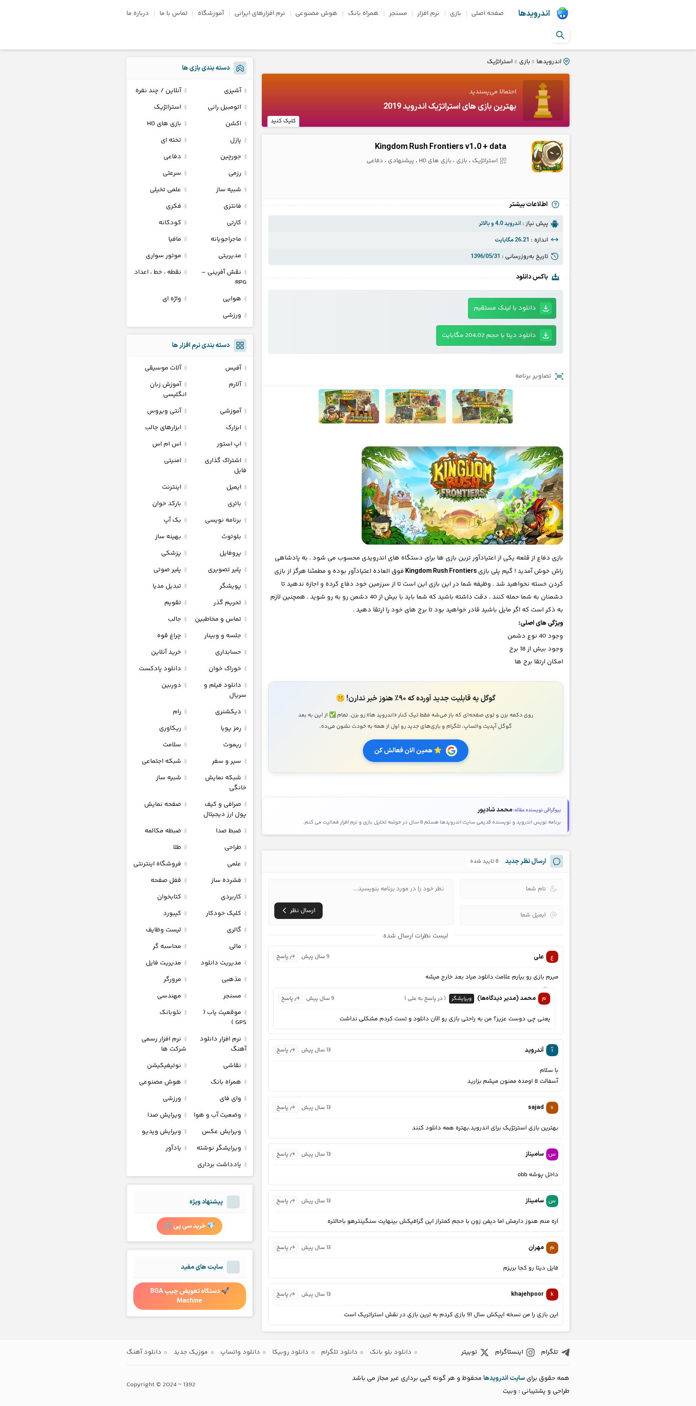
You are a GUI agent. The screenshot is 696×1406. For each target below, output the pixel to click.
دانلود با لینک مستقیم (505, 308)
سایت (517, 1378)
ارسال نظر (302, 910)
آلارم (235, 385)
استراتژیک (500, 61)
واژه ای (171, 299)
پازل (235, 140)
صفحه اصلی (487, 13)
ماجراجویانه (226, 239)
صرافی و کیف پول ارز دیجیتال (224, 809)
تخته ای (171, 140)
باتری (234, 504)
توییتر (469, 1352)
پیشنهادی (401, 160)
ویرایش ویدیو (161, 1132)
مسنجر (398, 13)
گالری (234, 930)
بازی (455, 13)
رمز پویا (231, 728)
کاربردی (231, 897)
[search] (560, 35)
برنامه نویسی (223, 520)
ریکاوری (170, 728)
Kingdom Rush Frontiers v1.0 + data (440, 147)
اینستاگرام (509, 1352)
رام (177, 712)
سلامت (172, 745)
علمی (234, 864)
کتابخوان (169, 897)
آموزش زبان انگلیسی (168, 390)
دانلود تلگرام (339, 1352)
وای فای (230, 1099)
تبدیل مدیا (167, 586)
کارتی (234, 223)
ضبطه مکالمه (163, 831)
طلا (177, 847)
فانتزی (232, 206)
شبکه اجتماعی (161, 761)
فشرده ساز (226, 880)
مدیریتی (229, 256)
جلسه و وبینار (222, 636)
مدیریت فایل (163, 963)
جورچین (230, 157)
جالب (174, 619)
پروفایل (230, 553)
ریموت (232, 745)
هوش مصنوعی (316, 13)
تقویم (172, 603)
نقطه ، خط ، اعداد (157, 272)
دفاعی (375, 160)
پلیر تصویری (224, 570)
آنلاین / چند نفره (158, 91)
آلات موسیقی (163, 368)
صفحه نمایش (162, 804)
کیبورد (172, 913)
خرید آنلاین (166, 652)
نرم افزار (428, 13)
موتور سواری (163, 256)
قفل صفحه (166, 880)
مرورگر (172, 979)
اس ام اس (166, 444)
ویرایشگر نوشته (219, 1148)
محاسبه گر (167, 946)
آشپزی (232, 91)
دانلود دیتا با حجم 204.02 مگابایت (489, 335)
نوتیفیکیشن (164, 1066)
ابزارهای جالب (163, 428)
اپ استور (229, 444)
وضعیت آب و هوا (217, 1115)
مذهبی (231, 979)
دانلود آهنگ (144, 1352)
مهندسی (169, 996)
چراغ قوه (169, 636)
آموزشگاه (211, 13)
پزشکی (171, 553)
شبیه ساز (228, 190)
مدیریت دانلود (221, 963)
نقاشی (232, 1066)
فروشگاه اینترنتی (157, 864)
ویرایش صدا (164, 1115)
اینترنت (171, 487)
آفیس (233, 368)
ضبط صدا (228, 831)
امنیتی (172, 461)
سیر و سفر (226, 761)
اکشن (233, 124)
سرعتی (172, 173)
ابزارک (233, 428)
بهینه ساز (168, 537)
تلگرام (549, 1352)
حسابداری (228, 652)
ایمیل (233, 487)
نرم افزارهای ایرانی (259, 13)
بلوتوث (231, 537)
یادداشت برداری (219, 1165)
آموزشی (230, 411)
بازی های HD (435, 160)
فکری (173, 206)
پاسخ (282, 956)
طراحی (232, 847)
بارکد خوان (166, 504)
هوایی (232, 299)
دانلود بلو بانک (391, 1352)
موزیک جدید (191, 1352)
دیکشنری (228, 712)
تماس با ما (174, 13)
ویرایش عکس (221, 1132)
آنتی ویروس (164, 411)
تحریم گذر (227, 603)
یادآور (173, 1148)
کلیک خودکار (223, 913)
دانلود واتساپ (240, 1352)
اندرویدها (534, 14)
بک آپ (172, 520)
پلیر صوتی (167, 570)
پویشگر (230, 586)
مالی (235, 946)
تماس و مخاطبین (218, 619)
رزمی (234, 173)
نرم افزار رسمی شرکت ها (163, 1044)
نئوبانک (170, 1013)
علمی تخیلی (165, 190)
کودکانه (170, 223)
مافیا (174, 239)
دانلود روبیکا (290, 1352)
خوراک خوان (225, 669)
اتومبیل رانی (224, 107)
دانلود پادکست (160, 669)
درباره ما (137, 13)
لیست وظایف (163, 930)
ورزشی (232, 315)
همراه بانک (363, 13)
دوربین (171, 685)
